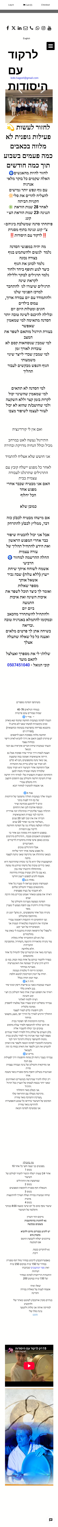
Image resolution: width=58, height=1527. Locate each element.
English (26, 38)
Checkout (45, 5)
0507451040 (18, 665)
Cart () (28, 5)
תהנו (35, 1314)
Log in (11, 5)
